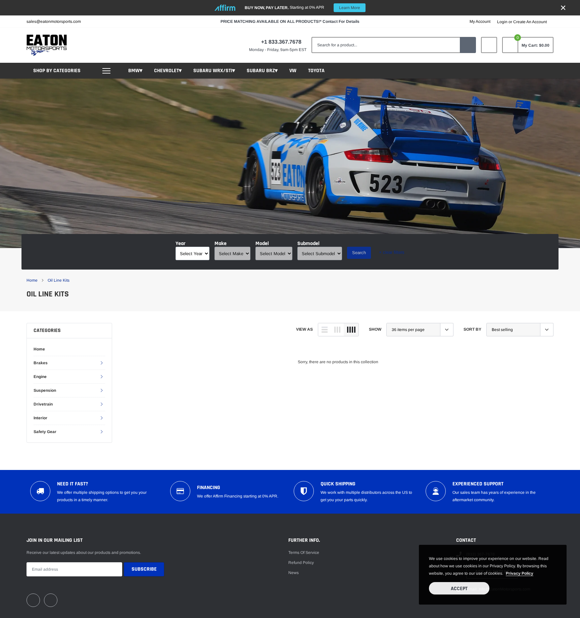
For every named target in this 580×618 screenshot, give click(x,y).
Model (262, 244)
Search (359, 252)
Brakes (41, 363)
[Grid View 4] (351, 329)
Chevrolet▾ (168, 70)
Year (181, 244)
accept (459, 588)
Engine (40, 376)
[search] (468, 45)
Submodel (308, 244)
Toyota (316, 70)
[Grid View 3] (337, 329)
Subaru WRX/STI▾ (214, 70)
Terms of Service (303, 552)
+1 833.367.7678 (281, 42)
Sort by (472, 329)
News (293, 572)
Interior (40, 418)
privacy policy (519, 573)
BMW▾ (135, 70)
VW (292, 70)
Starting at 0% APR (302, 7)
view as (304, 329)
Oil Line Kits (58, 280)
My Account (480, 21)
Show (375, 329)
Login (502, 22)
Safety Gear (45, 431)
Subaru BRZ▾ (262, 70)
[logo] (47, 45)
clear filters (391, 252)
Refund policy (301, 562)
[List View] (324, 329)
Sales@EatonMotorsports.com (54, 21)
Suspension (45, 390)
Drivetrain (43, 404)
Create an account (530, 22)
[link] (489, 45)
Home (32, 280)
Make (220, 244)
